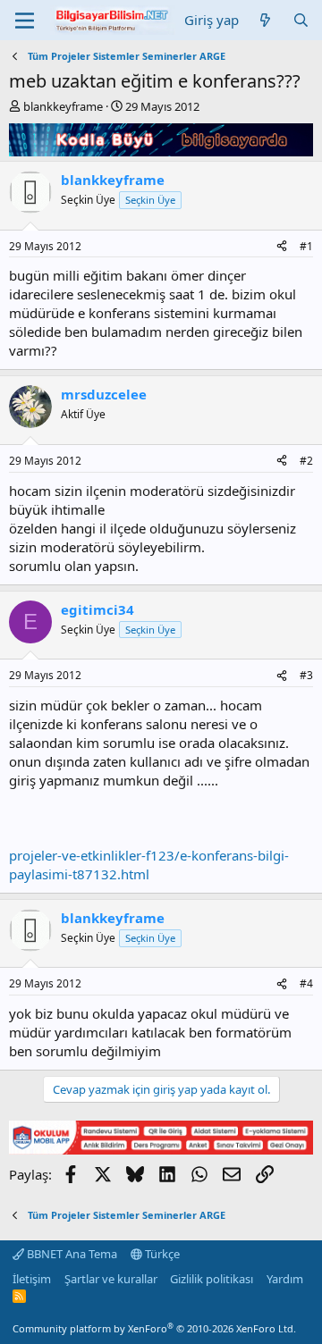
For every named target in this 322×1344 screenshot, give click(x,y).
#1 (306, 246)
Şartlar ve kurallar (110, 1279)
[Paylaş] (281, 247)
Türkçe (161, 1254)
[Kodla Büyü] (161, 151)
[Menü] (25, 20)
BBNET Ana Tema (70, 1254)
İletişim (32, 1279)
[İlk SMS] (161, 1149)
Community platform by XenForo (154, 1328)
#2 (306, 460)
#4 (306, 983)
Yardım (285, 1279)
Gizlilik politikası (211, 1279)
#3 (306, 675)
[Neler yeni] (265, 20)
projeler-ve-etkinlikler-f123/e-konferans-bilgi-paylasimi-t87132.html (149, 864)
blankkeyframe (63, 106)
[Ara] (301, 20)
